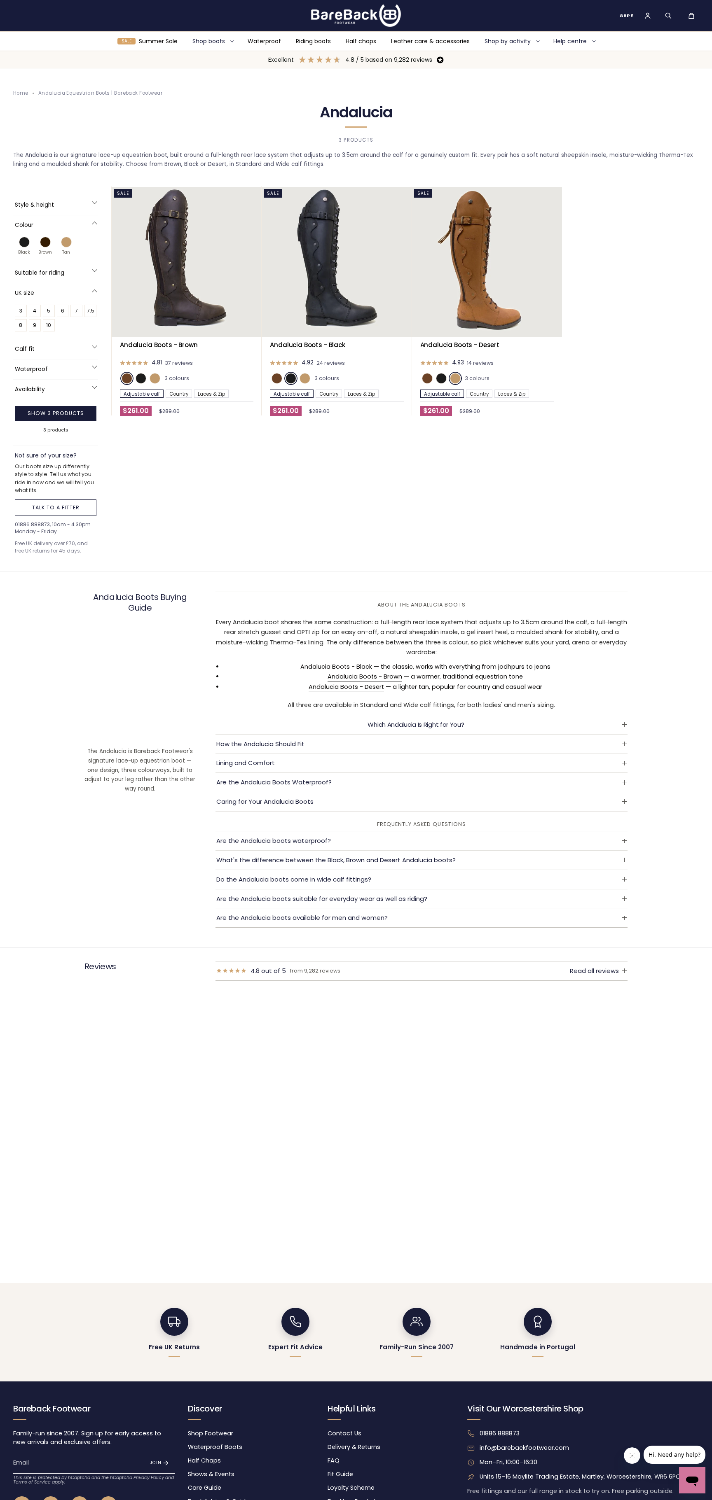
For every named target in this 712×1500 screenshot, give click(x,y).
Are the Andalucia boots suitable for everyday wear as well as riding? (321, 898)
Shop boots (208, 41)
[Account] (647, 16)
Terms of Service (32, 1482)
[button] (668, 16)
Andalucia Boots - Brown (365, 676)
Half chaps (361, 41)
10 (48, 325)
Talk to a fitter (56, 507)
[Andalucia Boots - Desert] (487, 262)
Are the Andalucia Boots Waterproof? (274, 782)
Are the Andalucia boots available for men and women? (302, 917)
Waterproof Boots (215, 1447)
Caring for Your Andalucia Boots (265, 801)
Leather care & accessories (430, 41)
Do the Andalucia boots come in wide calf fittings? (293, 879)
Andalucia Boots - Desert (346, 687)
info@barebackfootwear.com (524, 1448)
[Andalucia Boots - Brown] (187, 262)
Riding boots (313, 41)
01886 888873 (500, 1433)
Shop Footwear (210, 1433)
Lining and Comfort (245, 762)
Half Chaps (204, 1460)
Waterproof (264, 41)
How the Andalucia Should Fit (260, 744)
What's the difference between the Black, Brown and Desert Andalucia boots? (336, 860)
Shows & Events (211, 1474)
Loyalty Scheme (351, 1488)
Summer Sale (150, 41)
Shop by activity (508, 41)
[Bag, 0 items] (691, 16)
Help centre (570, 41)
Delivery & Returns (354, 1447)
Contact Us (344, 1433)
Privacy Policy (149, 1477)
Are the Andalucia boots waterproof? (273, 840)
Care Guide (204, 1488)
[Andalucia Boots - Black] (337, 262)
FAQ (334, 1460)
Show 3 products (56, 413)
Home (20, 93)
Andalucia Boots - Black (336, 667)
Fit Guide (340, 1474)
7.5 (90, 310)
